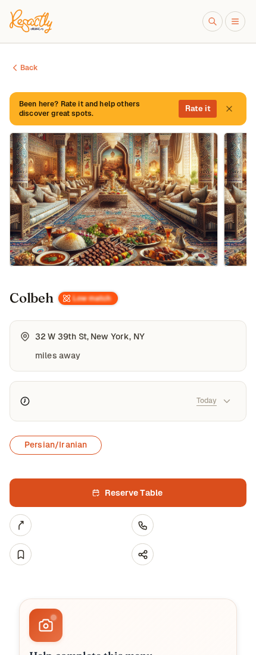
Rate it (198, 108)
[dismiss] (229, 108)
